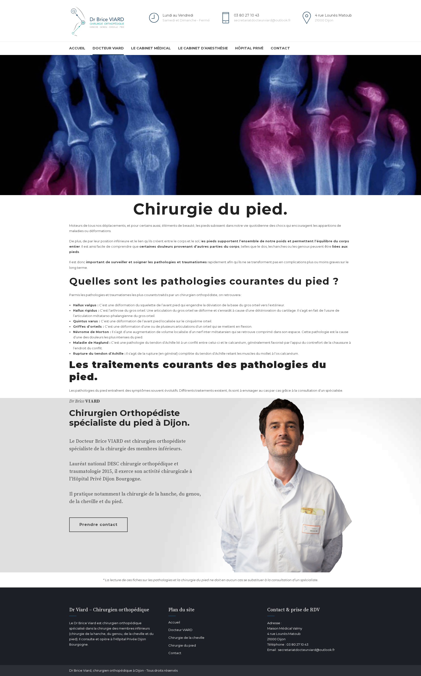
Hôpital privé (249, 48)
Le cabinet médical (151, 48)
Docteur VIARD (108, 48)
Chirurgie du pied (182, 645)
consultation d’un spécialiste (320, 390)
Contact (280, 48)
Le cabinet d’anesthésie (203, 48)
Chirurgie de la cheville (186, 638)
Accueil (77, 48)
